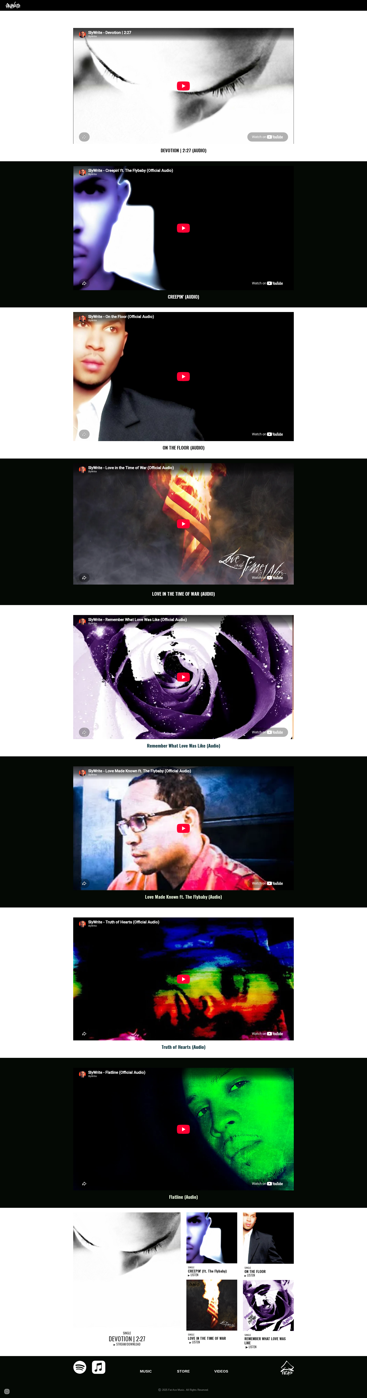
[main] (183, 150)
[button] (7, 1391)
